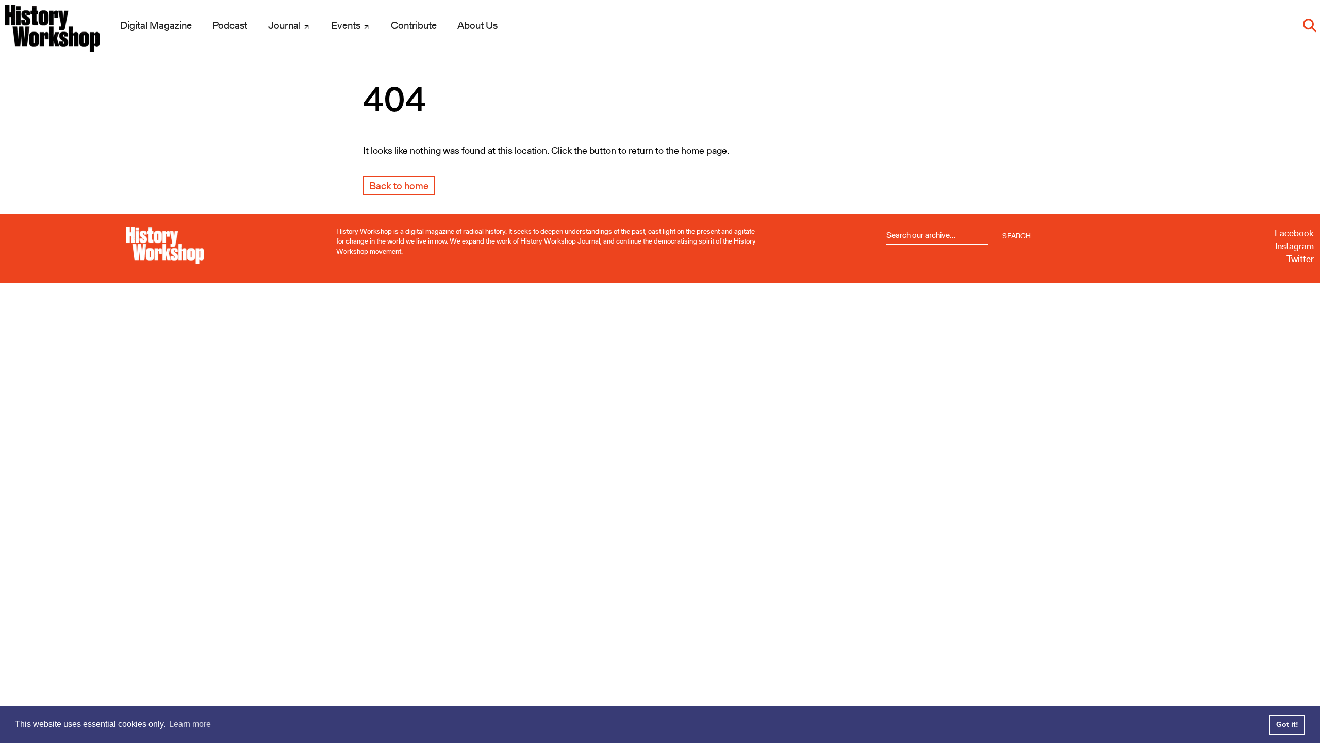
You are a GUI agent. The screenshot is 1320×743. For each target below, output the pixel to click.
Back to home (398, 186)
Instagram (1294, 245)
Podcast (230, 25)
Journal (285, 25)
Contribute (414, 25)
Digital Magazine (156, 25)
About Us (477, 25)
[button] (1309, 25)
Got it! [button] (1287, 724)
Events (346, 25)
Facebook (1294, 233)
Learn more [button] (190, 724)
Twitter (1300, 258)
